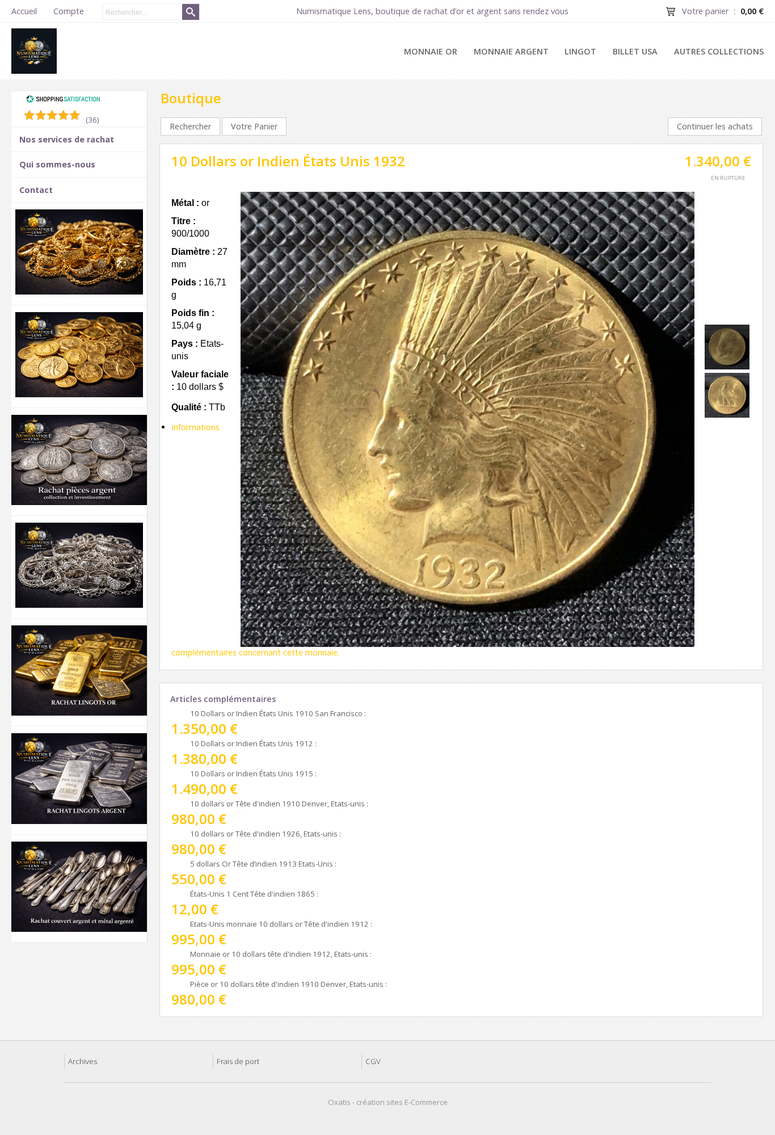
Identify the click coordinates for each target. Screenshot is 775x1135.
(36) (92, 120)
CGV (373, 1061)
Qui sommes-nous (57, 164)
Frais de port (238, 1061)
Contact (36, 189)
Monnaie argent (511, 51)
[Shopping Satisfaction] (63, 100)
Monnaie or (430, 51)
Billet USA (635, 51)
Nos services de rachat (66, 139)
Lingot (580, 51)
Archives (82, 1061)
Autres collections (719, 51)
